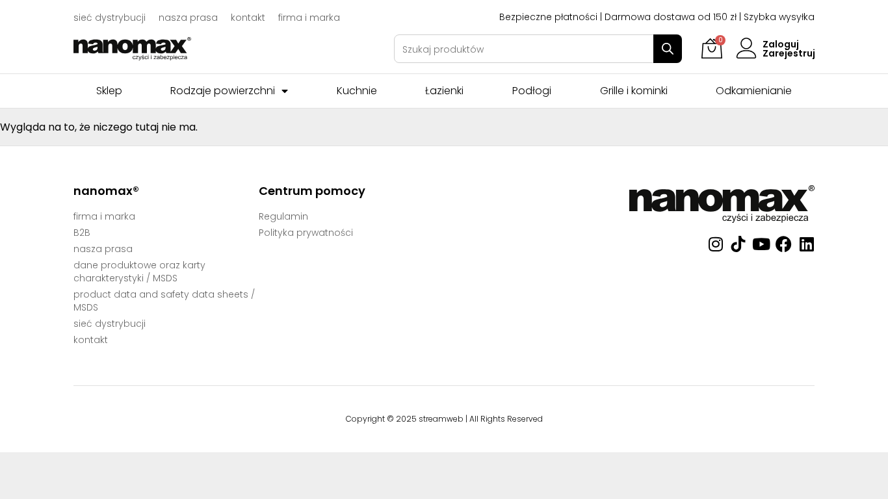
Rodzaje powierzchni (222, 90)
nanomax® (106, 191)
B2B (81, 232)
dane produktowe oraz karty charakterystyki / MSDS (139, 272)
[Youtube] (761, 244)
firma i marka (309, 17)
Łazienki (444, 90)
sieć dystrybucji (109, 17)
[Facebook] (784, 244)
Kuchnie (357, 90)
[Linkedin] (806, 244)
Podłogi (531, 90)
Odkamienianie (754, 90)
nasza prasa (188, 17)
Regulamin (283, 216)
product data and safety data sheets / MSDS (164, 301)
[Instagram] (715, 244)
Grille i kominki (634, 90)
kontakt (248, 17)
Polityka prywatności (306, 232)
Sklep (109, 90)
